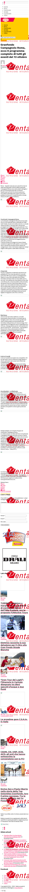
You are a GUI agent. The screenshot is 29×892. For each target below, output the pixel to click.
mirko (4, 65)
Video (5, 15)
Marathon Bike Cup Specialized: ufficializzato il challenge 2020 (13, 836)
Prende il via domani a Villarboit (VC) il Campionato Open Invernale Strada (14, 845)
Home (6, 7)
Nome (3, 515)
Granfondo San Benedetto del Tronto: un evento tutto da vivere (15, 865)
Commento (4, 502)
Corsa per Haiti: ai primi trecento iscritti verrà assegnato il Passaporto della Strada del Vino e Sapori (15, 861)
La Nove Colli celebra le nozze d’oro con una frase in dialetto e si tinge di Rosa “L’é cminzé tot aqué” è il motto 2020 (16, 850)
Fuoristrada (7, 13)
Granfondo (7, 10)
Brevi (5, 8)
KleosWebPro (19, 888)
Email (3, 518)
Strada (6, 12)
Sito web (3, 521)
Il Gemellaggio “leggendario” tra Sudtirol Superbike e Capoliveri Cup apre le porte (15, 840)
